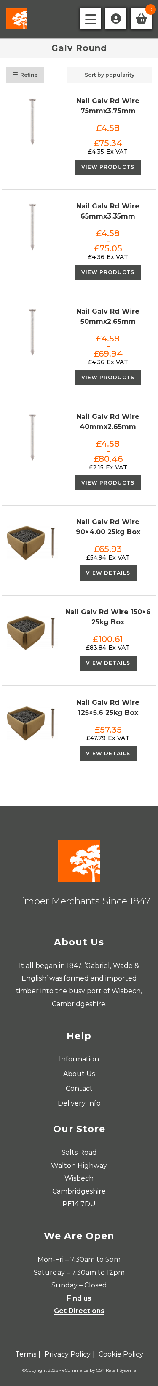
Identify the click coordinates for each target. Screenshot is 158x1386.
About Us (79, 1074)
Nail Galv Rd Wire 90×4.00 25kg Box (108, 527)
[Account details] (115, 18)
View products (107, 167)
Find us (79, 1298)
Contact (79, 1089)
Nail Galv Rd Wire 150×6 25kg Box (108, 617)
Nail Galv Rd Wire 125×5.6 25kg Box (107, 707)
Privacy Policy (67, 1354)
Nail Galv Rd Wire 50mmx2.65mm (107, 316)
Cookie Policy (121, 1354)
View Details (108, 573)
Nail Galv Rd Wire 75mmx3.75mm (107, 106)
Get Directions (79, 1311)
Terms (25, 1354)
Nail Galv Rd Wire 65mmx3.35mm (107, 211)
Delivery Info (79, 1103)
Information (79, 1059)
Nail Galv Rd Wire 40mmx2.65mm (107, 422)
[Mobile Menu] (90, 18)
